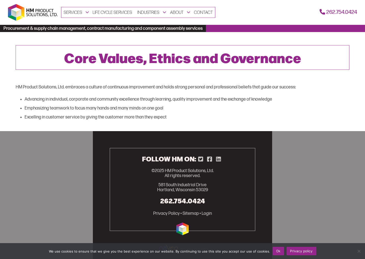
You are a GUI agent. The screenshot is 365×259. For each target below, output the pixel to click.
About (176, 12)
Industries (148, 12)
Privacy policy (301, 251)
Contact (203, 12)
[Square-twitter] (200, 159)
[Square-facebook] (209, 159)
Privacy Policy (166, 213)
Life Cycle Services (112, 12)
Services (73, 12)
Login (207, 213)
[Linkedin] (218, 159)
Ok (278, 251)
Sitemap (190, 213)
